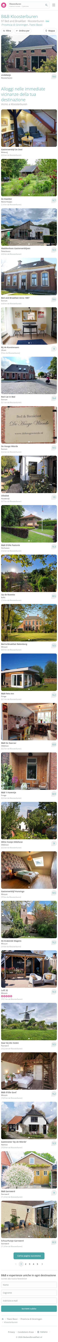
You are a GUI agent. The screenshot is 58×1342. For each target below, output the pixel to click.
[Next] (52, 53)
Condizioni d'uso (26, 1332)
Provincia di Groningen (15, 24)
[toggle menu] (53, 5)
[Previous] (5, 53)
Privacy (11, 1332)
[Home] (2, 1319)
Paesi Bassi (35, 24)
